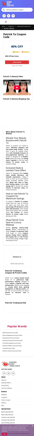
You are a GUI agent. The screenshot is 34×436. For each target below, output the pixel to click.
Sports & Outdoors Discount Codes (12, 345)
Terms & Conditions (6, 388)
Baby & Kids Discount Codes (10, 332)
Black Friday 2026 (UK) (7, 412)
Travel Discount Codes (8, 348)
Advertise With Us (6, 383)
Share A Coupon (5, 400)
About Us (3, 380)
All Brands (4, 394)
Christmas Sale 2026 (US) (8, 420)
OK (4, 434)
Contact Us (4, 397)
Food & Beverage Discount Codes (11, 343)
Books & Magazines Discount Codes (12, 335)
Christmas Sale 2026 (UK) (8, 417)
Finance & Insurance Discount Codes (12, 340)
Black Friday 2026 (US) (7, 414)
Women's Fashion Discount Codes (11, 351)
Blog (2, 405)
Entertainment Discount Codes (10, 338)
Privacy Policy (5, 385)
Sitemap (3, 403)
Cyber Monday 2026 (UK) (8, 423)
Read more (4, 431)
